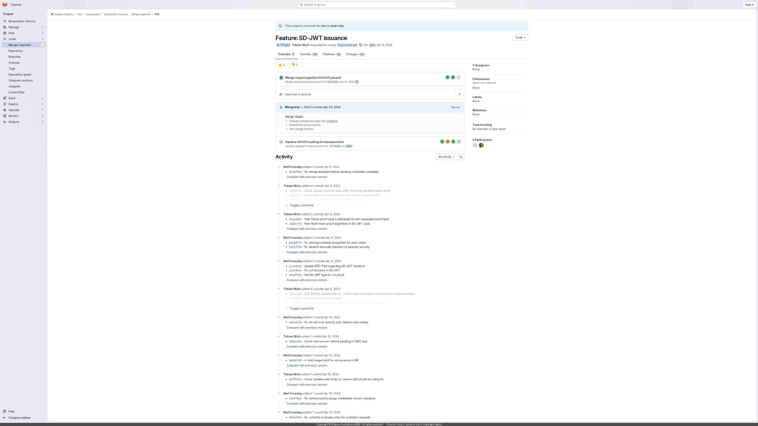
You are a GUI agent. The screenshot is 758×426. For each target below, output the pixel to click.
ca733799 (295, 303)
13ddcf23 (295, 223)
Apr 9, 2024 (384, 45)
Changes (355, 54)
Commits (308, 54)
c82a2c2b (295, 322)
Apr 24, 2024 (347, 81)
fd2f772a (295, 247)
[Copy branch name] (360, 45)
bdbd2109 (295, 360)
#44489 (324, 77)
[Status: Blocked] (281, 142)
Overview (286, 54)
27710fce (332, 121)
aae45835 (295, 199)
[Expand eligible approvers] (459, 94)
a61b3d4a (295, 270)
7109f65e (295, 398)
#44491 (302, 142)
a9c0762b (295, 275)
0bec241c (333, 81)
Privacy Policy (395, 424)
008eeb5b (295, 341)
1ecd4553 (295, 219)
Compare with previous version (307, 176)
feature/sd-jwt (347, 45)
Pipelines (331, 54)
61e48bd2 (295, 266)
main (372, 45)
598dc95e (295, 417)
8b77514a (295, 379)
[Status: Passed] (281, 77)
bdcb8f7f (295, 242)
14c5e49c (295, 190)
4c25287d (295, 298)
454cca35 (295, 294)
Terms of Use (413, 424)
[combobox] (447, 157)
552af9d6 (295, 172)
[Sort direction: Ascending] (461, 157)
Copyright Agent (432, 424)
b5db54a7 (295, 195)
